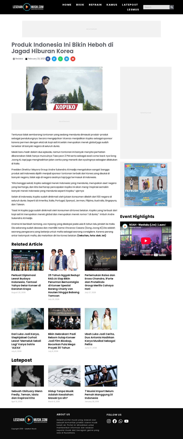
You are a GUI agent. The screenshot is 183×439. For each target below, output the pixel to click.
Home (66, 4)
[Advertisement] (91, 28)
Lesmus (133, 9)
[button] (47, 58)
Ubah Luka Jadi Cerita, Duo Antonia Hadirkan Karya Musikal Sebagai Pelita (100, 339)
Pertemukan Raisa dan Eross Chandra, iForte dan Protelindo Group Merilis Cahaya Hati (100, 282)
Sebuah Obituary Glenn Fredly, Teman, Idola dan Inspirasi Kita (26, 394)
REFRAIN (95, 4)
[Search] (172, 7)
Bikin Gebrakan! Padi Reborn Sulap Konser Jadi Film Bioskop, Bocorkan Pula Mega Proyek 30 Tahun (62, 340)
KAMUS (112, 4)
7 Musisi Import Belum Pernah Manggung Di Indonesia (99, 394)
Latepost (130, 4)
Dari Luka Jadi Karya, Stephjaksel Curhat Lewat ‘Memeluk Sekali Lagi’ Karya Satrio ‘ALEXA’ (26, 340)
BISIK (80, 4)
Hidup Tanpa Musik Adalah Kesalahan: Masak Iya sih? (61, 394)
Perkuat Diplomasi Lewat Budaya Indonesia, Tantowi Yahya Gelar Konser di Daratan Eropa (26, 282)
